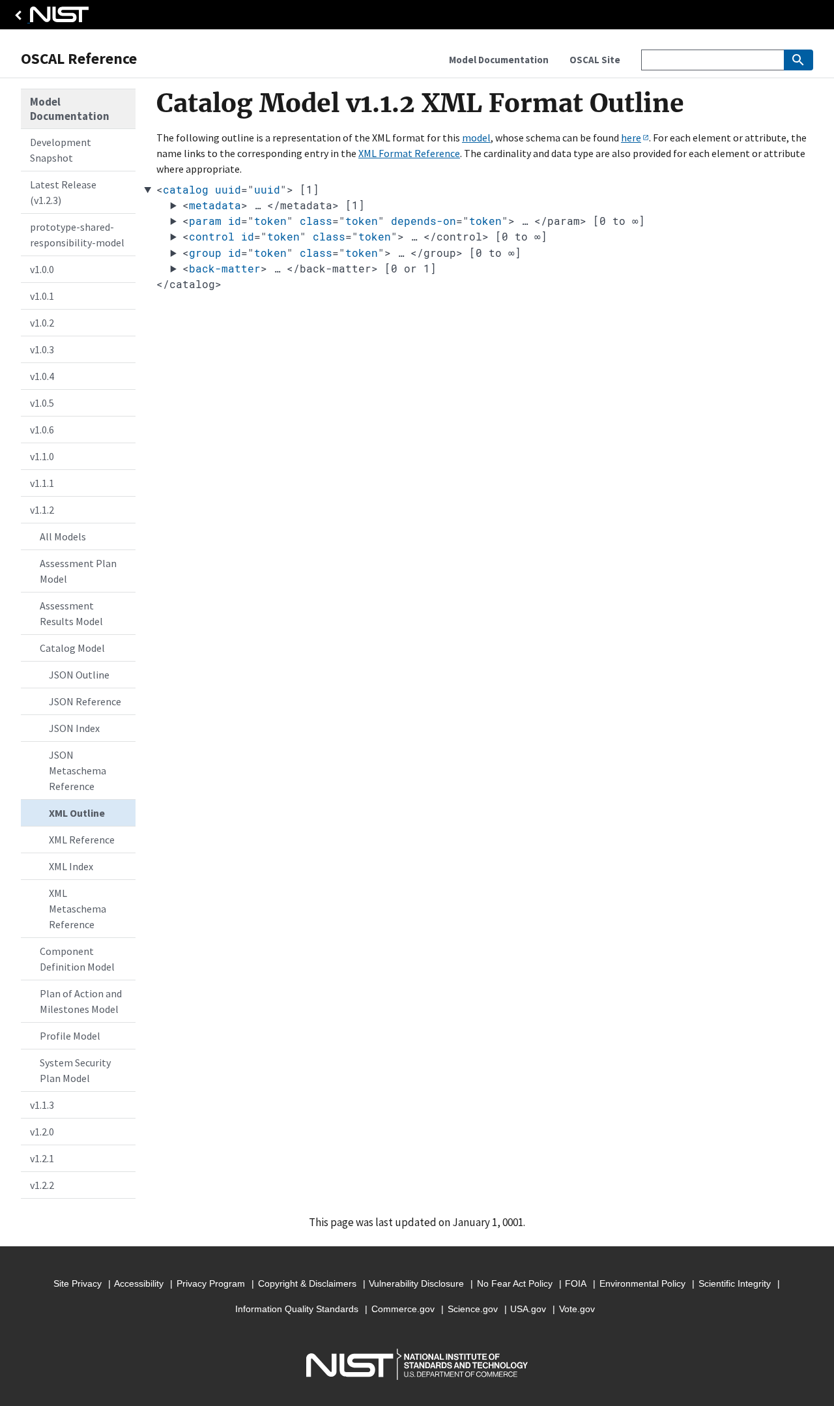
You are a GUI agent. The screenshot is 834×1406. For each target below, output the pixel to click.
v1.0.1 (42, 295)
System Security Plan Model (75, 1070)
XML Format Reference (409, 153)
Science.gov (473, 1309)
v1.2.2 (42, 1185)
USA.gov (528, 1309)
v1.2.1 (42, 1158)
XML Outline (77, 812)
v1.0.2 (42, 322)
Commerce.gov (403, 1309)
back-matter (225, 268)
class (316, 220)
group (205, 252)
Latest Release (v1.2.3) (63, 192)
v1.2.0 (42, 1131)
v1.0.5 (42, 402)
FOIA (575, 1283)
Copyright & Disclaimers (307, 1283)
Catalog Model (72, 647)
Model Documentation (69, 109)
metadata (215, 205)
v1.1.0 (42, 456)
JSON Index (74, 728)
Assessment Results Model (71, 613)
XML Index (71, 866)
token (270, 220)
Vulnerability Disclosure (416, 1283)
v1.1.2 (42, 509)
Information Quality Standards (296, 1309)
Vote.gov (577, 1309)
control (212, 236)
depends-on (423, 220)
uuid (228, 189)
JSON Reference (85, 701)
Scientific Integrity (734, 1283)
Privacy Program (211, 1283)
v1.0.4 (42, 376)
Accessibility (139, 1283)
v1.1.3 (42, 1104)
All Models (63, 536)
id (234, 220)
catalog (185, 189)
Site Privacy (77, 1283)
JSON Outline (79, 674)
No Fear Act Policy (515, 1283)
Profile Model (70, 1035)
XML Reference (82, 839)
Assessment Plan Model (78, 571)
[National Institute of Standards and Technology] (49, 18)
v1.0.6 (42, 429)
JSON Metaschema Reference (77, 770)
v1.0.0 (42, 269)
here (631, 137)
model (476, 137)
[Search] (798, 60)
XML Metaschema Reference (77, 908)
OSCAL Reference (79, 58)
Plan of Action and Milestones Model (81, 1001)
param (205, 220)
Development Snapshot (60, 150)
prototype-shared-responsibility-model (77, 234)
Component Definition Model (77, 959)
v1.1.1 (42, 483)
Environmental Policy (642, 1283)
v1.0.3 (42, 349)
